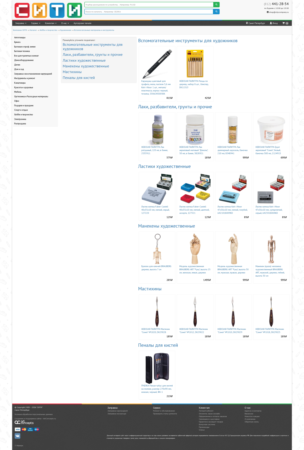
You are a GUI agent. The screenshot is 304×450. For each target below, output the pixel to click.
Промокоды (204, 427)
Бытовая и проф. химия (24, 46)
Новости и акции (252, 416)
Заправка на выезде (117, 413)
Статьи (202, 430)
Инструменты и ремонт (24, 78)
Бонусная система (207, 424)
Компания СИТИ (20, 30)
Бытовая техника (22, 51)
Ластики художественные (84, 60)
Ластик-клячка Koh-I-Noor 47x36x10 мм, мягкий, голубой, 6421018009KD (232, 209)
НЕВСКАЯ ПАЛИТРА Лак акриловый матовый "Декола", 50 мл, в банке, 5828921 (193, 150)
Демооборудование (24, 60)
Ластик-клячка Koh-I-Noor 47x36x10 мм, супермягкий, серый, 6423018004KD (269, 209)
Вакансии (249, 413)
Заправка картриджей (118, 411)
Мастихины (72, 71)
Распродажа (20, 123)
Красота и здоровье (23, 87)
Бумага (17, 42)
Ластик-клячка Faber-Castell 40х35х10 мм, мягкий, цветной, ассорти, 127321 (194, 209)
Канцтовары (20, 83)
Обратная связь (252, 422)
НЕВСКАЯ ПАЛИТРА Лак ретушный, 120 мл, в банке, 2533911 (154, 150)
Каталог (33, 30)
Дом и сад (19, 69)
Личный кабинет (206, 411)
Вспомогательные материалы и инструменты (94, 30)
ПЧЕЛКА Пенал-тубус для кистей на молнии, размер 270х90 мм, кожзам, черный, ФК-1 (157, 388)
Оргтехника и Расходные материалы (31, 96)
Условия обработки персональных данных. (34, 414)
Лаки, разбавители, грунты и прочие (93, 54)
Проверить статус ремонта (165, 413)
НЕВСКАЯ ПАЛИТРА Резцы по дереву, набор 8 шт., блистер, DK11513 (194, 84)
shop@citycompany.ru (279, 12)
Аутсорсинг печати (82, 23)
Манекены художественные (86, 66)
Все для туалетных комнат (26, 55)
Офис (16, 101)
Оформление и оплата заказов (213, 416)
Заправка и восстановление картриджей (33, 73)
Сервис (35, 23)
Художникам (65, 30)
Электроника (20, 119)
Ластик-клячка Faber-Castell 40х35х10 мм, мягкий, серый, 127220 (155, 209)
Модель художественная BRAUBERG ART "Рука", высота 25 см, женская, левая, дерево (194, 269)
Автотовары (19, 37)
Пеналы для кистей (79, 77)
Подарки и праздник (23, 105)
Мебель (17, 92)
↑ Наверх (19, 445)
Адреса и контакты (253, 411)
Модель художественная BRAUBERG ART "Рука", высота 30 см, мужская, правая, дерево (233, 269)
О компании (250, 419)
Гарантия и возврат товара (211, 422)
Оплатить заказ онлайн (209, 413)
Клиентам (50, 23)
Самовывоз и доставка (209, 419)
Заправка (20, 23)
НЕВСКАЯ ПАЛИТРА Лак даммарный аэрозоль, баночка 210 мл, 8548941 (232, 150)
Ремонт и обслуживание (164, 411)
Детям (17, 64)
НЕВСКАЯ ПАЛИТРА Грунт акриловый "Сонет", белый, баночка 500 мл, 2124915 (268, 150)
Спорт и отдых (21, 110)
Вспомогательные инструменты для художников (93, 46)
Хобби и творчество (48, 30)
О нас (64, 23)
